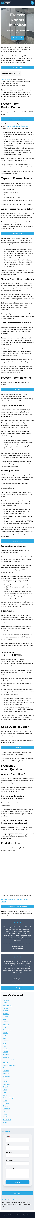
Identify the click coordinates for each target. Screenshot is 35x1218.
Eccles (5, 1035)
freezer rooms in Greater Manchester (17, 126)
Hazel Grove (7, 1119)
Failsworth (6, 1073)
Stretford (5, 1062)
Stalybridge (6, 1108)
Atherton (25, 899)
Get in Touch (17, 389)
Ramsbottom (7, 1030)
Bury (4, 1019)
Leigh (4, 1027)
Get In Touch (17, 1193)
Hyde (4, 1111)
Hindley (5, 1032)
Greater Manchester (9, 1060)
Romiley (5, 1114)
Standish (5, 1051)
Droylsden (6, 1087)
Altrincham (6, 1084)
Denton (5, 1100)
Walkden (10, 899)
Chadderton (6, 1076)
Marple (5, 1122)
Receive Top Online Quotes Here (17, 906)
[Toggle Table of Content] (17, 73)
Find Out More (17, 233)
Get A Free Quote (17, 988)
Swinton (5, 1022)
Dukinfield (6, 1103)
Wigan (5, 1038)
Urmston (5, 1049)
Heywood (6, 1041)
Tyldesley (6, 1013)
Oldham (5, 1081)
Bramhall (5, 1117)
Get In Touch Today (17, 67)
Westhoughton (18, 899)
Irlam (4, 1043)
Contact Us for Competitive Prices (17, 119)
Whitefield (6, 1024)
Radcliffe (3, 901)
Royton (5, 1079)
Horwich (5, 1016)
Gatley (5, 1095)
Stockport (6, 1106)
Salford (5, 1046)
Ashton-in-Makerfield (9, 1065)
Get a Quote (16, 38)
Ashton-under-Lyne (9, 1098)
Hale (4, 1092)
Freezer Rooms (5, 79)
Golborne (6, 1057)
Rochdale (6, 1070)
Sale (4, 1068)
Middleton (6, 1054)
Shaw (5, 1089)
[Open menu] (32, 3)
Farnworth (4, 899)
